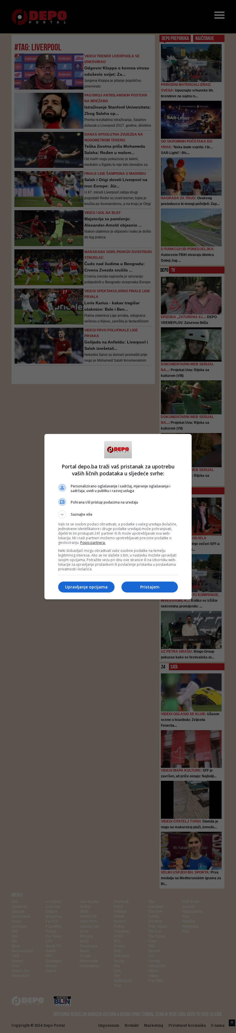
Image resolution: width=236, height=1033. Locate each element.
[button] (118, 514)
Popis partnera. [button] (93, 542)
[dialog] (118, 516)
